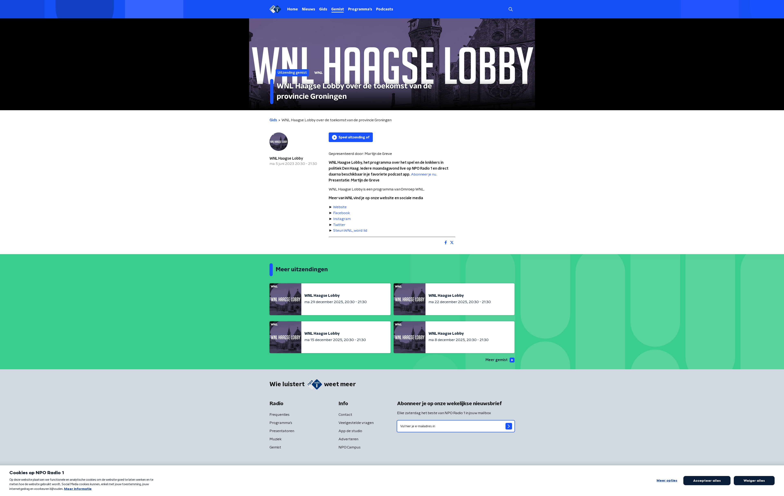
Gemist (337, 9)
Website (340, 207)
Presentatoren (282, 431)
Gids (323, 9)
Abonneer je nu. (424, 174)
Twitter (339, 225)
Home (292, 9)
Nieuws (308, 9)
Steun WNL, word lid (350, 230)
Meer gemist (497, 360)
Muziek (276, 439)
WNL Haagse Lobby (286, 158)
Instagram (342, 219)
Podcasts (384, 9)
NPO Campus (350, 447)
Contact (345, 415)
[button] (510, 9)
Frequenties (280, 415)
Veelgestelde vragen (356, 423)
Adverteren (348, 439)
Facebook (341, 213)
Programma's (360, 9)
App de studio (350, 431)
